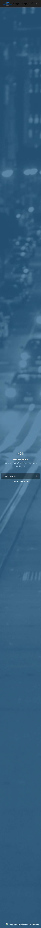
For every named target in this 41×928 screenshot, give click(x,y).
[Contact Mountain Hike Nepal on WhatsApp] (22, 924)
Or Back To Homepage (20, 482)
